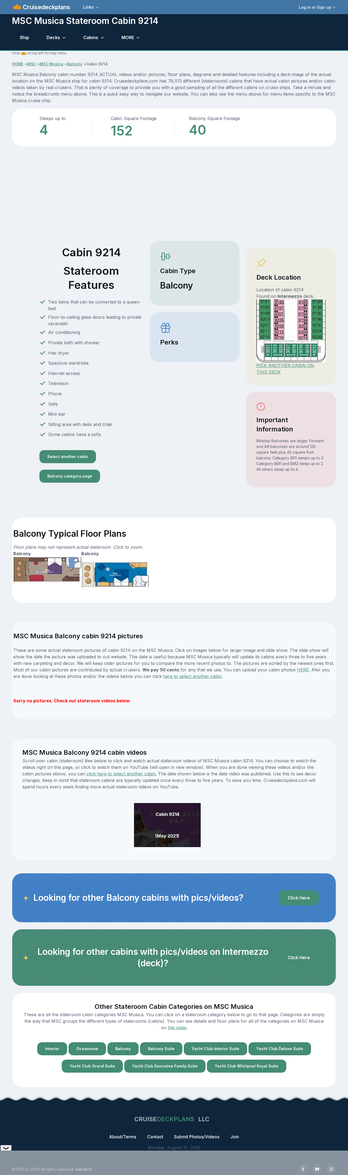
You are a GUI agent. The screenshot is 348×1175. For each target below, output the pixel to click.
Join (234, 1136)
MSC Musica (51, 64)
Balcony (74, 64)
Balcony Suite (161, 1048)
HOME (17, 64)
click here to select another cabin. (121, 773)
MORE (128, 37)
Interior (52, 1048)
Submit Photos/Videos (196, 1136)
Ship (24, 37)
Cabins (90, 37)
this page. (177, 1027)
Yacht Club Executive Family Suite (165, 1066)
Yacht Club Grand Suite (92, 1066)
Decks (53, 37)
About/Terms (122, 1136)
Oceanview (87, 1048)
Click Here (299, 898)
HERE (303, 669)
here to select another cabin (192, 676)
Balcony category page (69, 476)
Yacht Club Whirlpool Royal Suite (246, 1066)
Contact (155, 1136)
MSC (31, 64)
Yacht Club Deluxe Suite (279, 1048)
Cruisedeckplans (45, 7)
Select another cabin (67, 456)
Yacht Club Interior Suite (215, 1048)
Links (88, 7)
